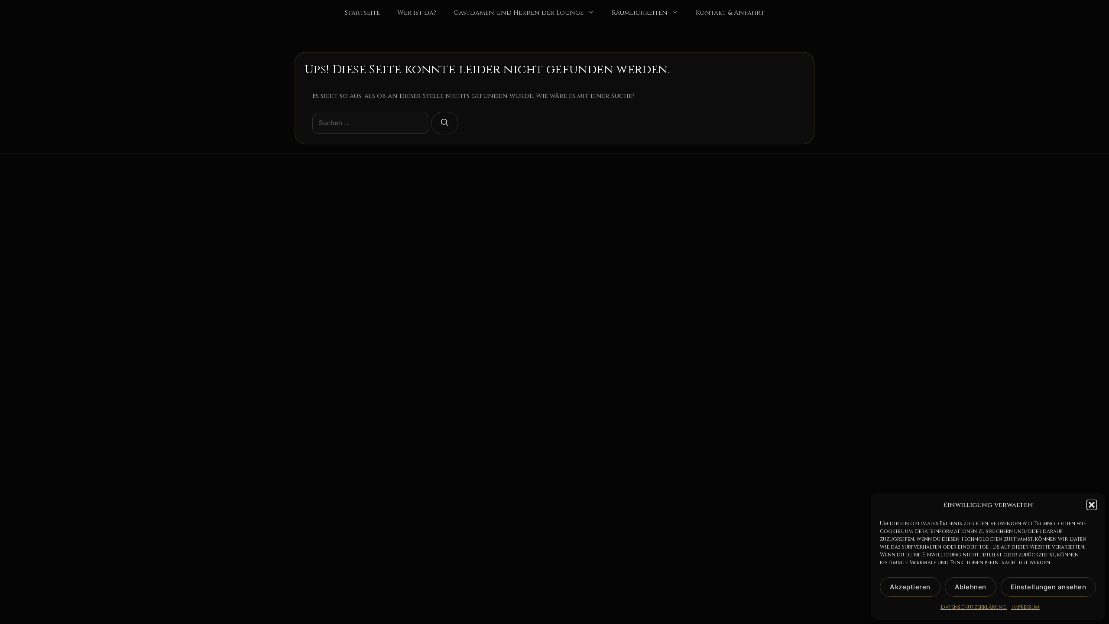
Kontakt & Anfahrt (730, 12)
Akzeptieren (910, 587)
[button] (1091, 504)
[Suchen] (444, 123)
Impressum (1025, 607)
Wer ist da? (416, 12)
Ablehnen (970, 587)
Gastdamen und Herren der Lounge (519, 12)
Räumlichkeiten (640, 12)
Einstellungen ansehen (1048, 587)
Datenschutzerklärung (973, 607)
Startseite (362, 12)
